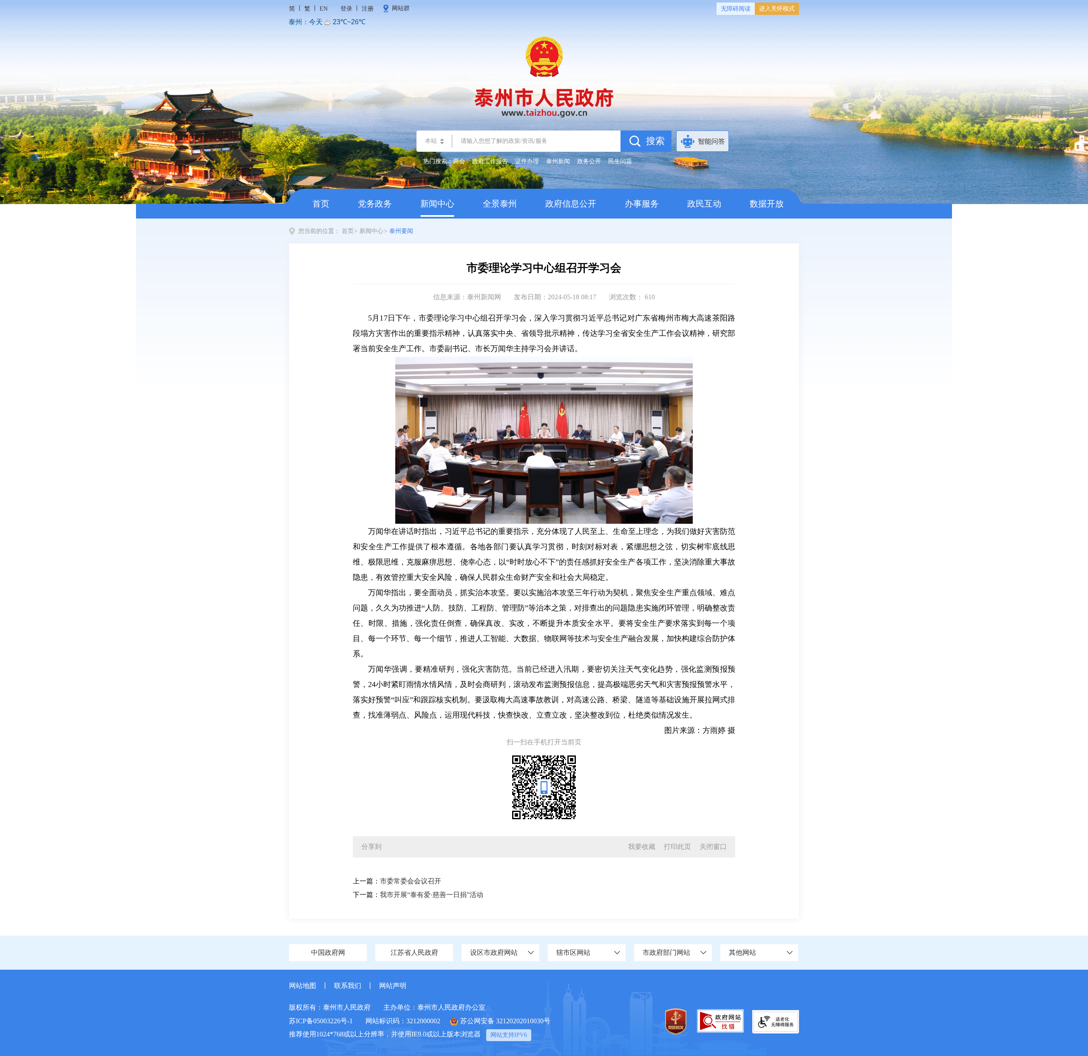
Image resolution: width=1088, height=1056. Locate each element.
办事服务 (642, 203)
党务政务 (375, 203)
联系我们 (347, 985)
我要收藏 (641, 846)
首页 (320, 203)
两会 (459, 161)
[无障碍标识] (775, 1021)
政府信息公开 (570, 203)
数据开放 (767, 203)
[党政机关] (675, 1021)
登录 (346, 9)
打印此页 (677, 846)
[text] (536, 141)
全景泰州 (500, 203)
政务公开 (589, 161)
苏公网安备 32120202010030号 (505, 1021)
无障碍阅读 (736, 9)
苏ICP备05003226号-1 (321, 1021)
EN (324, 9)
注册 (368, 9)
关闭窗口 (713, 846)
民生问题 (620, 161)
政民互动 (704, 203)
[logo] (544, 76)
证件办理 (527, 161)
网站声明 (392, 985)
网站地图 (302, 985)
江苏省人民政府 (414, 952)
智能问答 (711, 141)
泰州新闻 (558, 161)
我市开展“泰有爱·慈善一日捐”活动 (431, 894)
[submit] (646, 141)
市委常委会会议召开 (410, 881)
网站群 (401, 8)
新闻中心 (437, 203)
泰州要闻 (401, 231)
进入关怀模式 (777, 9)
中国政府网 (328, 952)
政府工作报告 (490, 161)
